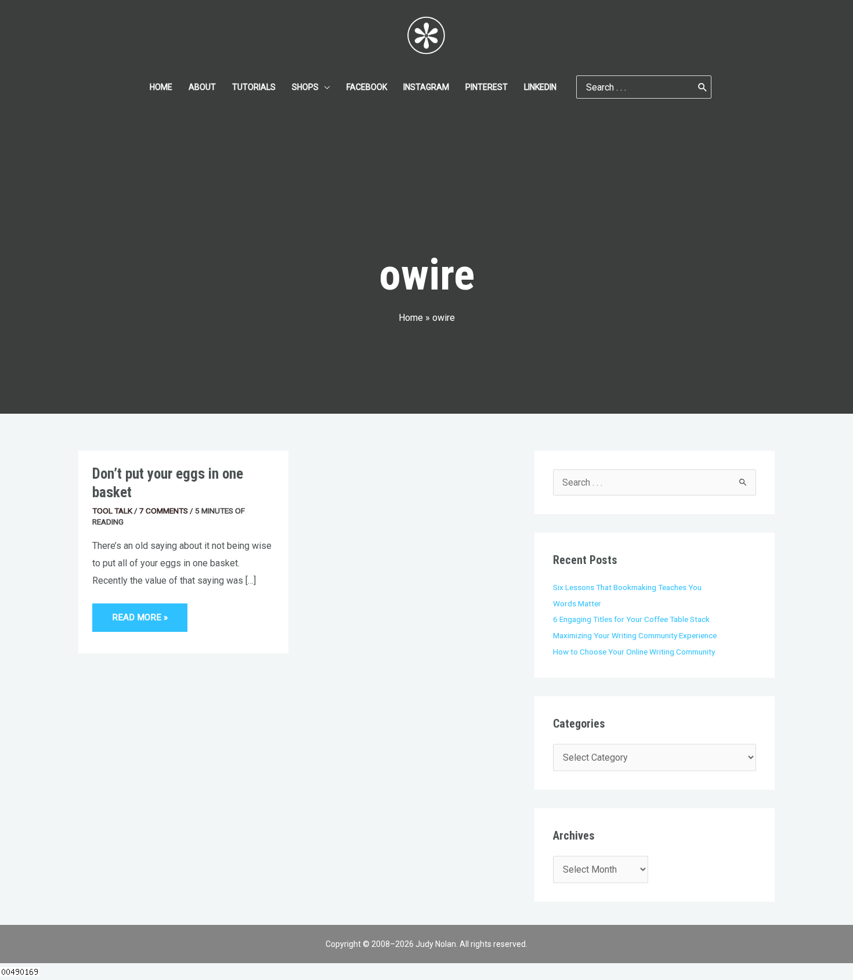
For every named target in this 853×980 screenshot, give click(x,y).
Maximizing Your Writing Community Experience (635, 635)
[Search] (703, 87)
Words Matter (577, 603)
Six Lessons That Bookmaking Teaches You (627, 587)
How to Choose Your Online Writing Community (634, 651)
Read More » (139, 613)
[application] (324, 87)
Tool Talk (112, 510)
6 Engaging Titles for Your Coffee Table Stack (631, 619)
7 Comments (163, 510)
